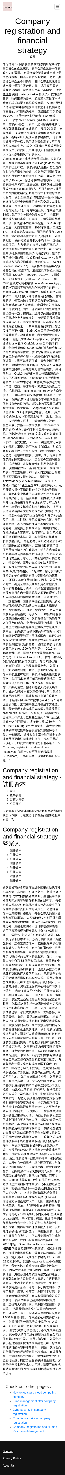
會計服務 (27, 485)
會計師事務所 (23, 197)
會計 (12, 1158)
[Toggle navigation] (57, 6)
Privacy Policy (12, 1458)
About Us (9, 1465)
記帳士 (22, 751)
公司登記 (48, 343)
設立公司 (32, 145)
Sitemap (8, 1451)
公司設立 (52, 554)
